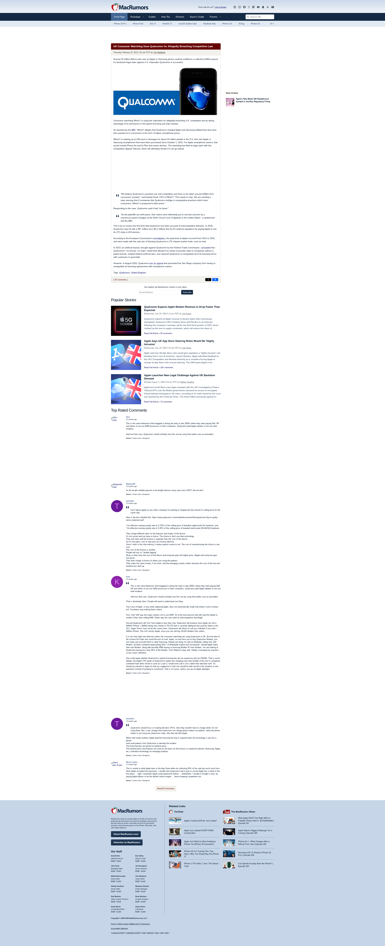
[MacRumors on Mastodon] (253, 7)
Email (113, 861)
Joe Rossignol (141, 866)
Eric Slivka (139, 856)
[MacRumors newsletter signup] (272, 7)
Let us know (220, 7)
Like (139, 438)
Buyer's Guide (197, 16)
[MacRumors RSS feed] (267, 7)
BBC (134, 130)
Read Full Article (151, 333)
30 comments (120, 280)
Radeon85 (130, 484)
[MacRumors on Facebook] (244, 7)
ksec (128, 577)
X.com (118, 861)
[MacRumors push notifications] (263, 7)
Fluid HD (150, 933)
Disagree (145, 438)
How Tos (165, 16)
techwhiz (130, 501)
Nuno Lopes (131, 762)
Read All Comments (165, 788)
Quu (128, 417)
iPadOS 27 (167, 24)
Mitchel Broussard (118, 876)
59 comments (166, 333)
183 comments (166, 367)
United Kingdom (138, 272)
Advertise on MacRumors (126, 842)
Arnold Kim (115, 856)
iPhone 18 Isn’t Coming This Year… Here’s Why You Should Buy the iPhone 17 (201, 854)
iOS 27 (153, 24)
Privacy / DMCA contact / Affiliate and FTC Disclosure (130, 924)
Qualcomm (124, 272)
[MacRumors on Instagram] (239, 7)
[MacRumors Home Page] (130, 7)
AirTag (241, 24)
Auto (157, 933)
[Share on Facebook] (215, 279)
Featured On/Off (118, 933)
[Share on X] (208, 279)
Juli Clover (186, 314)
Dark (166, 933)
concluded (206, 247)
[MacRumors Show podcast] (234, 7)
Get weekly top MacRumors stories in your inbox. (165, 287)
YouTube (178, 811)
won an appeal (156, 263)
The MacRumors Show (243, 811)
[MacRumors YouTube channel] (258, 7)
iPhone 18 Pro (120, 24)
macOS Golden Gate (188, 24)
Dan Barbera (116, 896)
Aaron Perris (140, 907)
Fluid (144, 933)
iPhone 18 (255, 24)
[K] (117, 587)
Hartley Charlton (187, 382)
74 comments (166, 402)
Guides (152, 16)
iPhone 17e (227, 24)
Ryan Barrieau (140, 896)
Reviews (180, 16)
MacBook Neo (209, 24)
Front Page (119, 16)
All (272, 24)
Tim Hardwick (159, 52)
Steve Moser (116, 907)
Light (161, 933)
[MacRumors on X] (249, 7)
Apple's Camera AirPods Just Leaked (200, 821)
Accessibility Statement (119, 928)
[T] (117, 511)
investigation (159, 238)
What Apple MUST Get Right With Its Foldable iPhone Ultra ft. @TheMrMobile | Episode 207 (256, 820)
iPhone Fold (138, 24)
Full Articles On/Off (133, 933)
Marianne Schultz (142, 886)
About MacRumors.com (125, 834)
